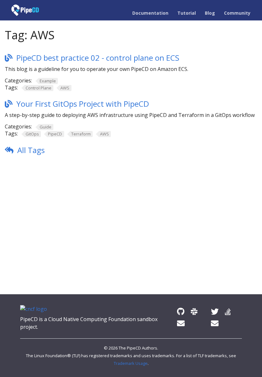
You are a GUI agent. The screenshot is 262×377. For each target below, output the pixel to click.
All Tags (31, 150)
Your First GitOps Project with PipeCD (82, 103)
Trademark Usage (131, 363)
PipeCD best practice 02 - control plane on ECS (97, 57)
